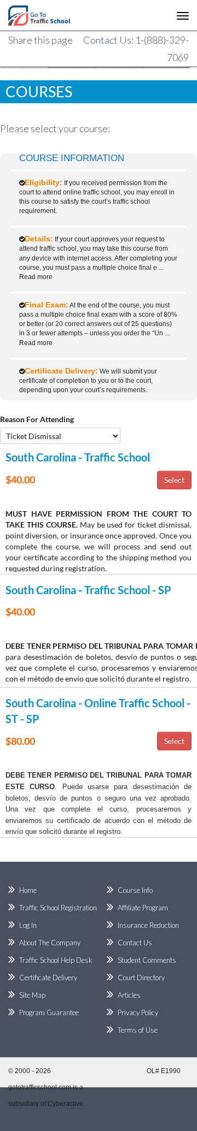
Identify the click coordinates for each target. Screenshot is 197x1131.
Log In (28, 925)
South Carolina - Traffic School (77, 457)
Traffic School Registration (58, 907)
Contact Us (135, 942)
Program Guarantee (49, 1012)
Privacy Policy (138, 1012)
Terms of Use (138, 1030)
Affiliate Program (143, 907)
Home (28, 890)
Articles (129, 995)
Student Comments (147, 960)
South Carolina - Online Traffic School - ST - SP (97, 710)
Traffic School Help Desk (55, 960)
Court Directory (141, 977)
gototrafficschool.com (39, 1087)
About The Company (49, 942)
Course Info (135, 890)
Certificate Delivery (48, 977)
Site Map (32, 995)
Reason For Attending (37, 419)
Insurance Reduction (148, 925)
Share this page (40, 40)
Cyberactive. (66, 1104)
